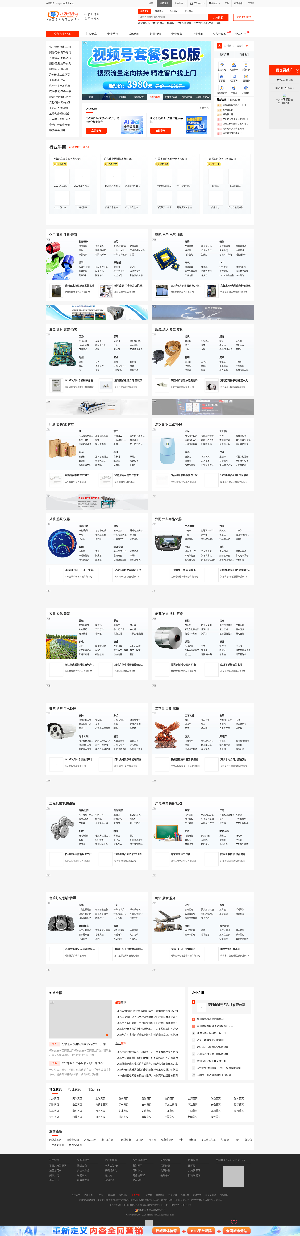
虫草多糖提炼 (223, 23)
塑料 (57, 47)
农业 (51, 91)
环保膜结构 (144, 23)
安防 (51, 102)
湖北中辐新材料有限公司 (182, 387)
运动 (67, 119)
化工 (51, 47)
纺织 (57, 63)
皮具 (68, 63)
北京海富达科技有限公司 (66, 159)
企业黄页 (112, 34)
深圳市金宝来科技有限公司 (183, 861)
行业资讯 (155, 34)
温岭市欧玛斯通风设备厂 (125, 861)
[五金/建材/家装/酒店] (61, 353)
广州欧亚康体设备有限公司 (232, 861)
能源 (51, 97)
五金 (51, 58)
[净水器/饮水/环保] (167, 448)
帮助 (227, 3)
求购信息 (134, 34)
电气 (62, 52)
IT (67, 69)
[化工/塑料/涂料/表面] (61, 259)
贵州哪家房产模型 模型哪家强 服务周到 (192, 759)
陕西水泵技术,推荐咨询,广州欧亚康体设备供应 (245, 854)
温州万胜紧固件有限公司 (125, 387)
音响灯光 (54, 124)
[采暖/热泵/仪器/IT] (61, 543)
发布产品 (224, 54)
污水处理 (65, 102)
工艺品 (53, 108)
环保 (67, 74)
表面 (68, 47)
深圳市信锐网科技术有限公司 (233, 124)
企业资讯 (198, 34)
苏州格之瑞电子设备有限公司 (233, 292)
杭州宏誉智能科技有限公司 (77, 861)
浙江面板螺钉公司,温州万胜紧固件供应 (135, 380)
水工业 (61, 74)
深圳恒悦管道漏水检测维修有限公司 (237, 766)
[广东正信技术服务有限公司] (203, 414)
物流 (51, 130)
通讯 (68, 52)
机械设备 (64, 113)
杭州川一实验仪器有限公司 (126, 576)
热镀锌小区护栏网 (203, 23)
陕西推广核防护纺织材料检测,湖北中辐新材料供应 (198, 380)
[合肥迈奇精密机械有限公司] (97, 888)
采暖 (51, 80)
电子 (57, 52)
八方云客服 (219, 34)
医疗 (68, 97)
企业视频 (176, 34)
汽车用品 (60, 85)
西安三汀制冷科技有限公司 (183, 671)
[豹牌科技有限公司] (97, 509)
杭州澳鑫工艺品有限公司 (125, 766)
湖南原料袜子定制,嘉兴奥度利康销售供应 (242, 380)
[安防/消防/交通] (61, 732)
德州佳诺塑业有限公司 (124, 292)
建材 (57, 58)
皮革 (62, 63)
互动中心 (198, 3)
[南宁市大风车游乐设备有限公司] (203, 888)
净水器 (53, 74)
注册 (246, 46)
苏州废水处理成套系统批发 (79, 285)
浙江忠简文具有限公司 (75, 766)
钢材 (62, 97)
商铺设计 (244, 54)
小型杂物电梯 (184, 23)
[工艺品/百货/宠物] (167, 732)
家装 (62, 58)
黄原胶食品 (158, 23)
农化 (57, 91)
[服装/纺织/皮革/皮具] (167, 353)
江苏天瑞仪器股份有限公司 (118, 159)
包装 (57, 69)
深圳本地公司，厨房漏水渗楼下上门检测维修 (244, 759)
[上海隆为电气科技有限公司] (203, 603)
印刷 (51, 69)
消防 (57, 102)
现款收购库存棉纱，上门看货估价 (233, 105)
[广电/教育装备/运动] (167, 827)
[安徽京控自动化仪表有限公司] (203, 793)
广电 (51, 119)
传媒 (67, 124)
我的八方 (179, 3)
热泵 (57, 80)
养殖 (62, 91)
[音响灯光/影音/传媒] (61, 922)
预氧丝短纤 (225, 110)
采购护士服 (225, 114)
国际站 (251, 3)
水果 (68, 91)
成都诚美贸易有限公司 (124, 671)
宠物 (65, 108)
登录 (151, 3)
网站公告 (235, 99)
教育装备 (60, 119)
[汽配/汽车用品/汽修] (167, 543)
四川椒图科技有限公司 (75, 482)
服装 (51, 63)
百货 (59, 108)
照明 (51, 52)
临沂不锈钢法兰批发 (231, 664)
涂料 (62, 47)
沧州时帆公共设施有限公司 (183, 482)
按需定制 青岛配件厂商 (183, 664)
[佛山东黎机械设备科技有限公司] (97, 319)
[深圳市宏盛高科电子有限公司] (203, 698)
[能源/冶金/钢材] (167, 638)
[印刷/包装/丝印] (61, 448)
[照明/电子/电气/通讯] (167, 259)
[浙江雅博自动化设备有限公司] (97, 793)
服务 (62, 130)
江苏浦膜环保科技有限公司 (77, 292)
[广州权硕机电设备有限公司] (203, 319)
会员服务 (240, 34)
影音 (62, 124)
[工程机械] (61, 827)
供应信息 (91, 34)
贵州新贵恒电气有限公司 (182, 292)
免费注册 (164, 3)
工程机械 (54, 113)
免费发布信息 (243, 17)
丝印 (62, 69)
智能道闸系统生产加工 (77, 475)
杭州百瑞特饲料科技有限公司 (78, 671)
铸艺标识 (160, 159)
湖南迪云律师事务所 (229, 133)
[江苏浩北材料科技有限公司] (203, 509)
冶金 (57, 97)
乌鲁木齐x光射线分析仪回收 (235, 285)
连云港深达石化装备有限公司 (184, 576)
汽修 (67, 85)
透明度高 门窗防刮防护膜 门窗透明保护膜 (137, 285)
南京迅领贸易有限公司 (230, 128)
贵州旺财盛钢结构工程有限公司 (79, 387)
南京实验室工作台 (180, 854)
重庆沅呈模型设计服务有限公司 (185, 766)
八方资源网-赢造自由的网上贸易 (73, 16)
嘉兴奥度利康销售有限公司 (232, 387)
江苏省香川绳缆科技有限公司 (233, 576)
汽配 (51, 85)
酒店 (68, 58)
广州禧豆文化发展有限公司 (232, 119)
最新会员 (222, 99)
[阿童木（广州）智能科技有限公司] (97, 603)
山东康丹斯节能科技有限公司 (233, 482)
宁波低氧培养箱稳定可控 (127, 570)
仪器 (62, 80)
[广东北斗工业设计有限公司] (97, 414)
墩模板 (170, 23)
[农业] (61, 638)
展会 (57, 130)
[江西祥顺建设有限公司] (97, 698)
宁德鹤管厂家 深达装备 (183, 570)
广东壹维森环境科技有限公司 (78, 576)
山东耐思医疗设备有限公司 (221, 159)
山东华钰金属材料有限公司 (232, 671)
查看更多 (204, 108)
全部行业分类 (62, 34)
